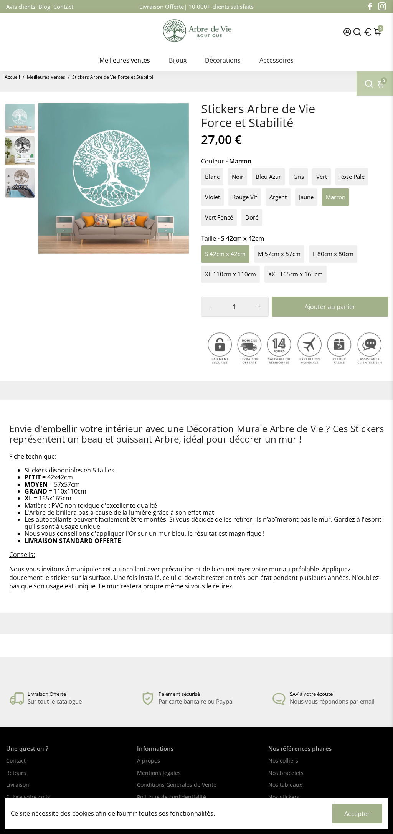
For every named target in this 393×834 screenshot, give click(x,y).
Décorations (223, 60)
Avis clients (20, 6)
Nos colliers (283, 761)
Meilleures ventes (124, 60)
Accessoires (276, 60)
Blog (44, 6)
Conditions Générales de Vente (176, 785)
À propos (148, 761)
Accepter (357, 813)
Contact (63, 6)
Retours (16, 773)
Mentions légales (159, 773)
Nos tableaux (285, 785)
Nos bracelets (286, 773)
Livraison (17, 785)
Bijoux (178, 60)
